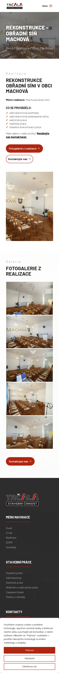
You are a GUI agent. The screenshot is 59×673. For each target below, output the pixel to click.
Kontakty (11, 547)
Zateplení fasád (14, 592)
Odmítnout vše (29, 666)
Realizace (23, 48)
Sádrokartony (13, 578)
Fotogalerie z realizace (22, 148)
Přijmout (29, 650)
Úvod (9, 48)
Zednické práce (14, 582)
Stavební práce (14, 573)
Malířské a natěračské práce (22, 587)
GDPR (9, 542)
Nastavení (29, 658)
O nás (9, 533)
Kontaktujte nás (17, 159)
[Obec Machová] (29, 314)
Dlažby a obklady (15, 597)
